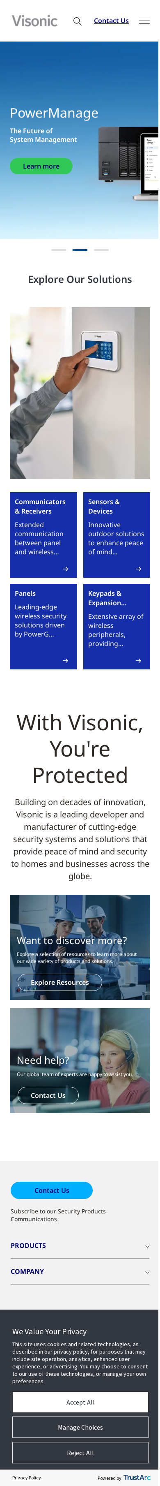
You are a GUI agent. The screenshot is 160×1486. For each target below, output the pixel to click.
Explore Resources (60, 982)
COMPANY (27, 1271)
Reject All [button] (80, 1453)
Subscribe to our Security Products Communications (58, 1215)
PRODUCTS (28, 1245)
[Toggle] (144, 20)
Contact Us (111, 20)
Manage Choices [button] (80, 1427)
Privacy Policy (26, 1477)
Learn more (41, 166)
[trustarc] (137, 1478)
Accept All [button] (80, 1402)
